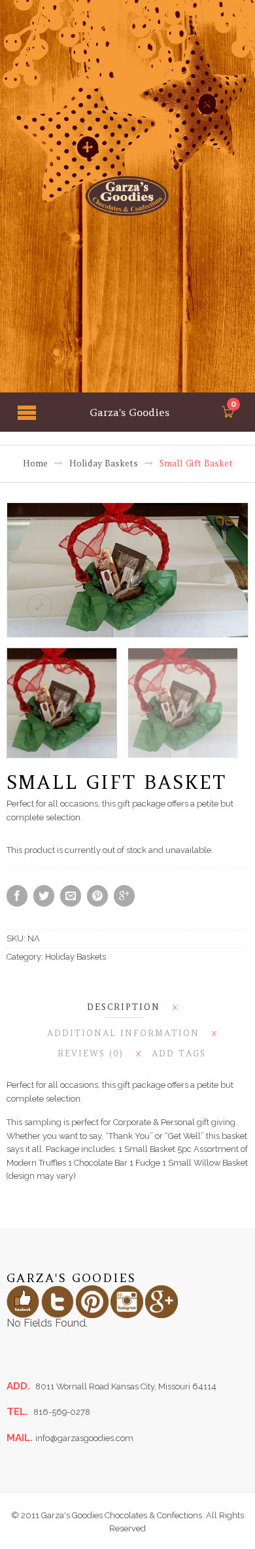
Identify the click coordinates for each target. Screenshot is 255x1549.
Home (35, 463)
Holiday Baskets (103, 463)
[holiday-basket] (128, 570)
